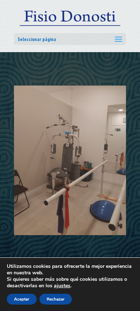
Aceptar (21, 299)
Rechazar (56, 299)
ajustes (62, 286)
